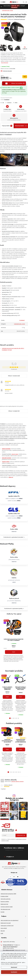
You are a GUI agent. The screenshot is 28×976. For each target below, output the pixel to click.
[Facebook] (10, 876)
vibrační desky (14, 454)
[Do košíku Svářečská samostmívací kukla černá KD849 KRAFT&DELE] (7, 749)
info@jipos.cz (10, 856)
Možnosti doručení (7, 71)
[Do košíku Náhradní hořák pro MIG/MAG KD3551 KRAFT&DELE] (20, 697)
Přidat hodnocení (14, 376)
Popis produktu (6, 125)
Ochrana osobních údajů (7, 906)
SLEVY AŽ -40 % (15, 5)
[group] (13, 641)
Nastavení (14, 967)
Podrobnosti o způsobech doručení (13, 537)
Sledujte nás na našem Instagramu (14, 799)
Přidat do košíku (17, 83)
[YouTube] (17, 876)
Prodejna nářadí (4, 896)
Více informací (4, 62)
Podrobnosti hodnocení (19, 19)
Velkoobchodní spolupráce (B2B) (8, 893)
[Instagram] (14, 876)
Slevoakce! (14, 7)
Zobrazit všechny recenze (17, 781)
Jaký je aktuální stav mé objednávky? (9, 920)
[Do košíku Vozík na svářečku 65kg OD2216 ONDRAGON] (7, 697)
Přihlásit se (21, 835)
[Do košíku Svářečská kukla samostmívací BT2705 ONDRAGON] (20, 749)
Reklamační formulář (6, 923)
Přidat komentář (14, 411)
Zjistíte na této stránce (8, 948)
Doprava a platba (5, 901)
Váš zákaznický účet (5, 909)
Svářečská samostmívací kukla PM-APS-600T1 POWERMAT (14, 640)
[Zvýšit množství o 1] (9, 83)
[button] (14, 653)
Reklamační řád (4, 904)
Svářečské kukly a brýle (19, 324)
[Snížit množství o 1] (4, 83)
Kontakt (2, 912)
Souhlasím (14, 972)
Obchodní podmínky (5, 899)
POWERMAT (7, 99)
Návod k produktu (19, 125)
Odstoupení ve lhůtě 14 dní (7, 925)
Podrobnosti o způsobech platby (13, 608)
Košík (2, 933)
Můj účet (3, 930)
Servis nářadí (4, 928)
